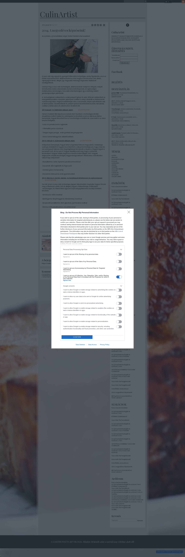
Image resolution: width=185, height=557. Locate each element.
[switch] (119, 254)
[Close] (130, 213)
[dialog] (92, 279)
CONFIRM (77, 337)
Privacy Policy (104, 344)
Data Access (92, 344)
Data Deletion (80, 344)
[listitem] (92, 249)
